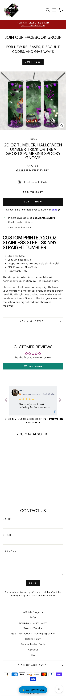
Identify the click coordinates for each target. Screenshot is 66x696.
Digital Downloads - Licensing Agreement (33, 633)
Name (7, 519)
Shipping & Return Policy (33, 622)
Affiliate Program (33, 612)
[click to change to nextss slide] (60, 400)
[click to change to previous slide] (6, 400)
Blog (33, 654)
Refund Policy (33, 638)
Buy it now (33, 201)
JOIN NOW (33, 62)
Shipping (20, 169)
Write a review (33, 366)
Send (33, 583)
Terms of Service (40, 595)
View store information (19, 227)
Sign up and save (32, 665)
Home (32, 138)
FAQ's (33, 617)
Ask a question (33, 321)
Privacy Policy (18, 595)
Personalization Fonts (33, 644)
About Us (33, 649)
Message (10, 551)
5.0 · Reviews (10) (35, 689)
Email (7, 535)
